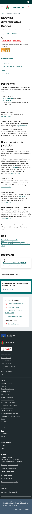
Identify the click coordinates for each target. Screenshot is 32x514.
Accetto (26, 509)
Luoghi (3, 448)
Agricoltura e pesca (6, 383)
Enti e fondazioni (5, 361)
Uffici (2, 374)
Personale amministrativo (8, 366)
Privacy (3, 485)
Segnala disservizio (6, 475)
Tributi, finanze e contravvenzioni (10, 416)
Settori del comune (6, 371)
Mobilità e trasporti (6, 411)
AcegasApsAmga (6, 202)
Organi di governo (6, 363)
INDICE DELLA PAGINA (7, 59)
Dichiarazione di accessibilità (9, 492)
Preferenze (17, 509)
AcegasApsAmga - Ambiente (9, 240)
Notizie (3, 436)
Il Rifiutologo (14, 167)
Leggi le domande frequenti (8, 468)
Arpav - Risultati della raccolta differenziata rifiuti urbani (15, 245)
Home (2, 14)
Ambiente (4, 386)
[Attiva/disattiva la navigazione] (2, 7)
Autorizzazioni (5, 394)
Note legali (4, 489)
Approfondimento (6, 218)
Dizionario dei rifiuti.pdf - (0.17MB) (15, 263)
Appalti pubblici (5, 392)
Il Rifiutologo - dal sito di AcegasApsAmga (13, 242)
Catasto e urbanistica (7, 397)
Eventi (3, 446)
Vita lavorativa (5, 422)
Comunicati (4, 434)
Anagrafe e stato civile (7, 389)
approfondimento (6, 116)
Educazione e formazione (8, 402)
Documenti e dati (6, 358)
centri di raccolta (6, 187)
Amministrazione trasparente (9, 482)
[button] (28, 7)
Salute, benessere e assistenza (9, 413)
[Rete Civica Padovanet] (16, 349)
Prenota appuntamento (7, 472)
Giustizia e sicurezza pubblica (9, 405)
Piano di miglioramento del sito (9, 465)
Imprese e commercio (7, 408)
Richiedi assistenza (6, 478)
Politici (3, 369)
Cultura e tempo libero (7, 400)
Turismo (3, 419)
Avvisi (2, 431)
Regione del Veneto (7, 2)
